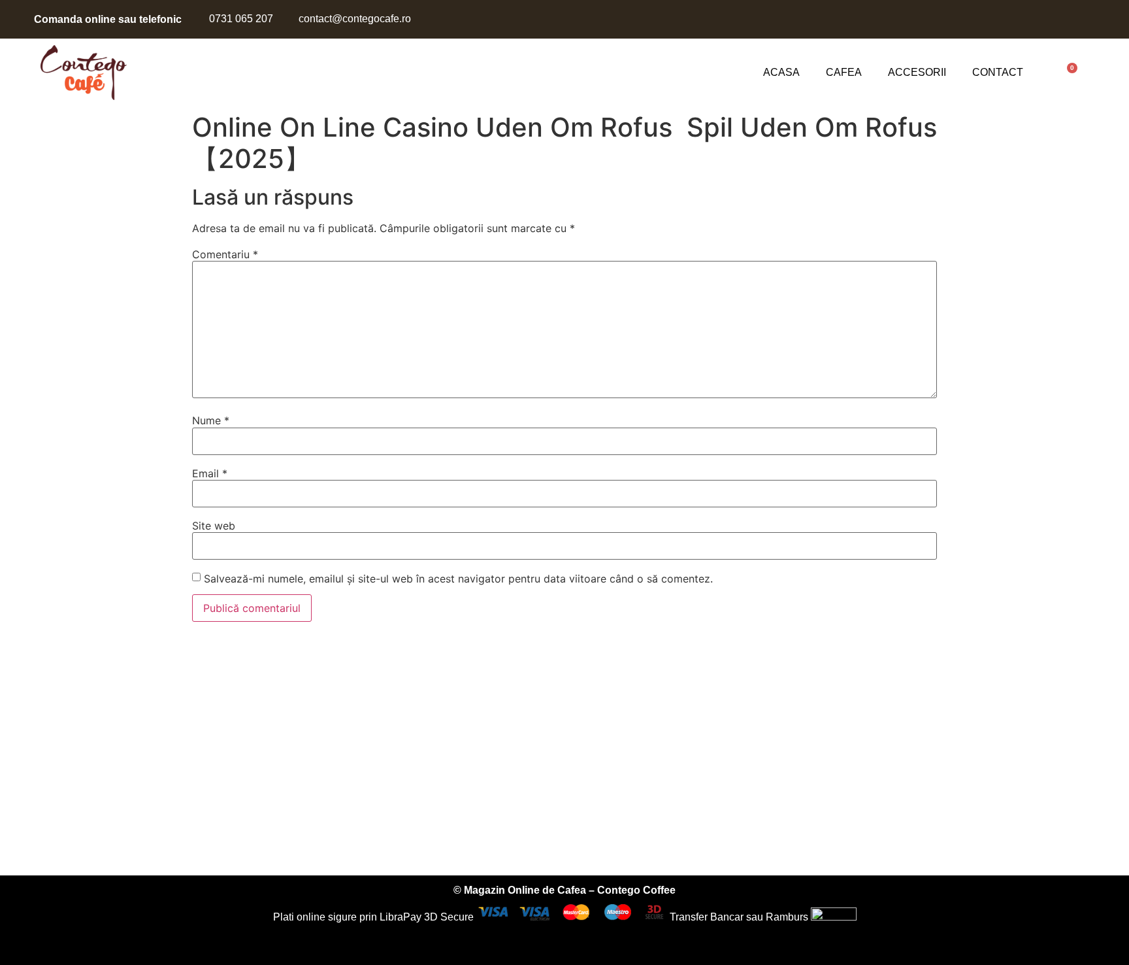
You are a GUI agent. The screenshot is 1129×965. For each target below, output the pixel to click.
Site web (213, 525)
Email (209, 473)
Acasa (781, 72)
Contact (997, 72)
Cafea (844, 72)
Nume (210, 420)
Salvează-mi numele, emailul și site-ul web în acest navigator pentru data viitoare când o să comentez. (458, 578)
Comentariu (225, 254)
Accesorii (917, 72)
